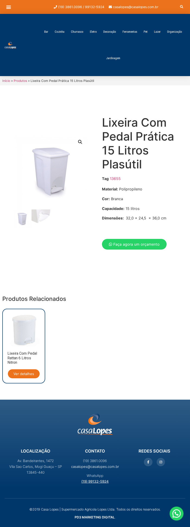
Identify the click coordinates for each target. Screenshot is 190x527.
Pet (146, 31)
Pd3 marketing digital (95, 517)
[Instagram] (161, 462)
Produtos (20, 81)
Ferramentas (130, 31)
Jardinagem (113, 58)
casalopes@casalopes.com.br (95, 466)
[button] (8, 7)
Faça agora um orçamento (136, 244)
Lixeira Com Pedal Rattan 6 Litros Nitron (22, 357)
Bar (46, 31)
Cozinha (59, 31)
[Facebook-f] (148, 462)
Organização (174, 31)
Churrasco (77, 31)
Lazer (157, 31)
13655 (115, 178)
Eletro (93, 31)
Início (6, 81)
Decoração (109, 31)
